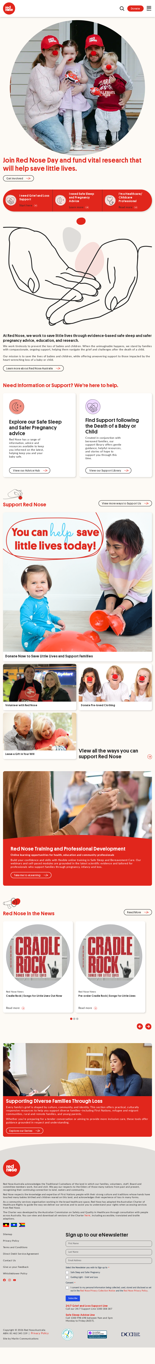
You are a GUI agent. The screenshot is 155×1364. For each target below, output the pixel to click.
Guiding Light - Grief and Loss (84, 1277)
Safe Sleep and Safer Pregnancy (85, 1272)
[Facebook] (4, 1280)
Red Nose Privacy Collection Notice (97, 1291)
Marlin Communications (25, 1338)
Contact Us (9, 1260)
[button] (148, 1026)
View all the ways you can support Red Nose (108, 753)
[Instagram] (9, 1280)
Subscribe (72, 1298)
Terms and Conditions (15, 1247)
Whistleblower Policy (15, 1273)
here (88, 1215)
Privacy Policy (11, 1241)
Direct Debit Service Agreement (21, 1254)
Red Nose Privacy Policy (136, 1291)
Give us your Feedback (15, 1267)
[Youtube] (14, 1280)
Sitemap (7, 1234)
